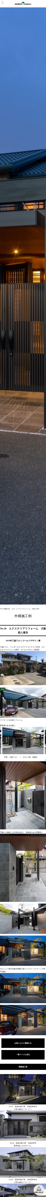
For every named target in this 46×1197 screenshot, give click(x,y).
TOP (1, 609)
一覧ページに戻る (23, 1054)
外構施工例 (6, 609)
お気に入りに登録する (23, 1043)
